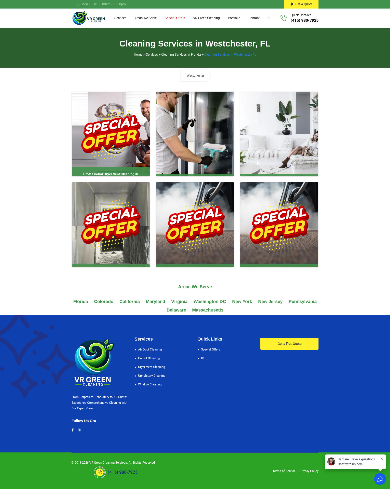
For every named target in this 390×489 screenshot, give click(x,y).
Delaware (176, 310)
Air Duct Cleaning (150, 349)
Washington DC (210, 301)
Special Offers (175, 18)
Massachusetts (207, 310)
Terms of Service (284, 471)
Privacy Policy (309, 471)
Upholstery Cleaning (151, 376)
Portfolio (234, 18)
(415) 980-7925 (304, 20)
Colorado (103, 301)
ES (270, 18)
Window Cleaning (149, 384)
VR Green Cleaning (206, 18)
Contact (254, 18)
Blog (204, 358)
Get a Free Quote (289, 344)
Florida (80, 301)
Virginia (179, 301)
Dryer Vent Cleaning (151, 367)
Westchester (195, 75)
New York (242, 301)
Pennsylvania (303, 301)
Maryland (155, 301)
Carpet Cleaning (149, 358)
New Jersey (270, 301)
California (129, 301)
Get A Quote (303, 4)
